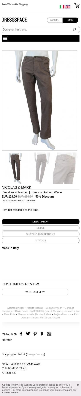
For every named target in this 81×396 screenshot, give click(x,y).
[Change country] (62, 7)
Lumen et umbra (70, 311)
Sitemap (7, 340)
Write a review (34, 292)
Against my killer (15, 308)
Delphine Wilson (54, 308)
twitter (28, 334)
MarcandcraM (25, 314)
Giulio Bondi (21, 311)
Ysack (56, 317)
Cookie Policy (10, 384)
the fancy (42, 334)
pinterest (35, 334)
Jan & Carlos (53, 311)
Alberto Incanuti (35, 308)
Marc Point (9, 314)
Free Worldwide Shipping (15, 4)
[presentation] (40, 221)
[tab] (40, 221)
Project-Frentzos (62, 314)
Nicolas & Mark (43, 314)
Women (54, 20)
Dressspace (18, 21)
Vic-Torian (45, 317)
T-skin (34, 317)
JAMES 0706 (37, 311)
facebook (22, 334)
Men (70, 20)
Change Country (35, 354)
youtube (48, 334)
